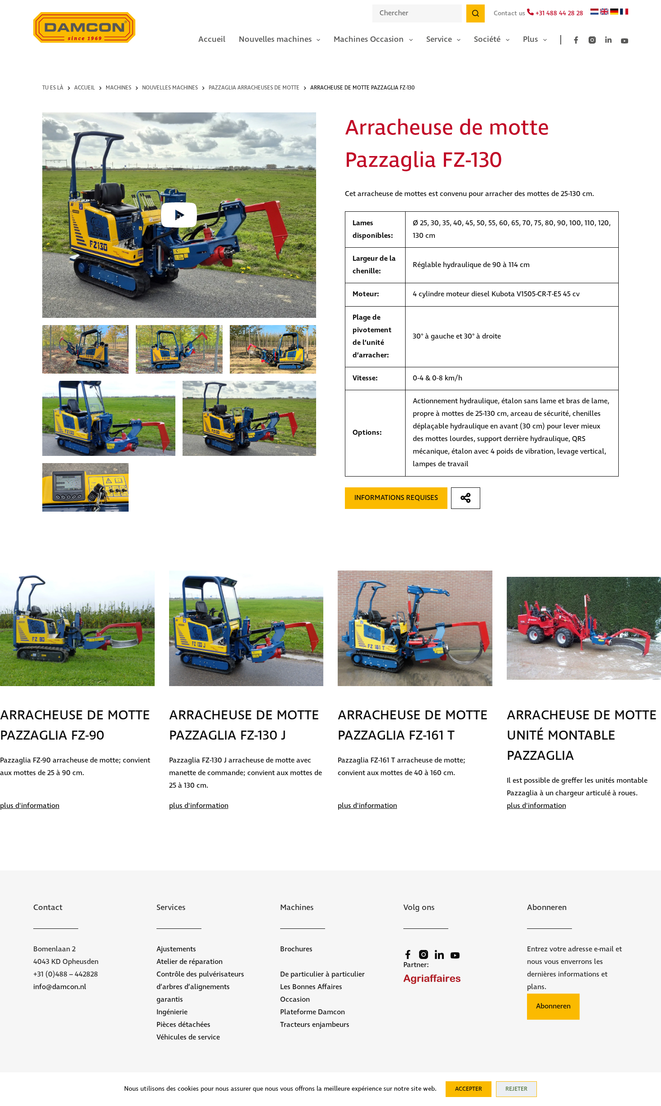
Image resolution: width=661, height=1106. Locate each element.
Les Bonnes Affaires (311, 987)
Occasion (295, 999)
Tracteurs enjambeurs (314, 1025)
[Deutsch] (614, 13)
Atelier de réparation (189, 962)
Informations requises (396, 498)
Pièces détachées (183, 1025)
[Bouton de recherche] (475, 13)
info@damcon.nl (59, 987)
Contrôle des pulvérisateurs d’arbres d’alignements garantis (200, 987)
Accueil (211, 39)
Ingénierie (172, 1012)
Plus (530, 39)
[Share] (465, 498)
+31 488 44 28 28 (558, 13)
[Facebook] (576, 40)
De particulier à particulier (322, 974)
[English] (604, 13)
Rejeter (516, 1089)
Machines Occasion (369, 39)
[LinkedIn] (608, 40)
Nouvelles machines (275, 39)
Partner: (416, 965)
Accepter (468, 1089)
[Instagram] (592, 40)
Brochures (296, 949)
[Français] (624, 13)
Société (487, 39)
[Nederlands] (594, 13)
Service (439, 39)
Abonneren (553, 1006)
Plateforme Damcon (312, 1012)
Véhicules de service (188, 1037)
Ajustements (176, 949)
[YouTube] (624, 41)
